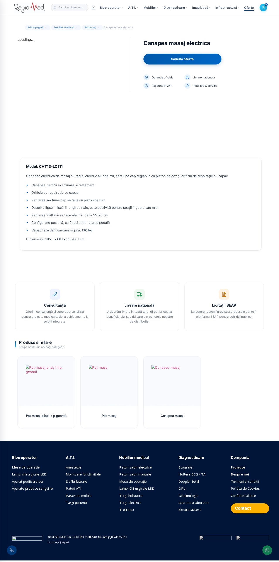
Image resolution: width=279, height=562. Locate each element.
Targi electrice (130, 502)
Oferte (249, 7)
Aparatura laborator (194, 502)
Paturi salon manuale (135, 474)
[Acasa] (93, 7)
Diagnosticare (175, 7)
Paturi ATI (73, 488)
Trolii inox (126, 509)
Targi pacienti (76, 502)
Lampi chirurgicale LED (29, 474)
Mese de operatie (26, 467)
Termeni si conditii (245, 481)
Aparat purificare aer (28, 481)
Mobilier (150, 7)
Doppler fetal (189, 481)
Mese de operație (133, 481)
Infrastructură (227, 7)
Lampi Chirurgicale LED (136, 488)
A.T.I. (133, 7)
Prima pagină (36, 27)
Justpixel (64, 542)
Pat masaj (90, 27)
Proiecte (238, 467)
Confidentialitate (243, 495)
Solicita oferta (182, 59)
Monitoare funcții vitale (83, 474)
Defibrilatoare (76, 481)
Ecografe (185, 467)
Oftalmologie (188, 495)
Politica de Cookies (245, 488)
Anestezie (73, 467)
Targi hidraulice (131, 495)
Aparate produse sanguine (32, 488)
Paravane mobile (79, 495)
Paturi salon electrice (135, 467)
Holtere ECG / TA (192, 474)
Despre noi (240, 474)
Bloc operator (111, 7)
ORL (182, 488)
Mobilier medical (64, 27)
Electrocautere (190, 509)
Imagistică (201, 7)
